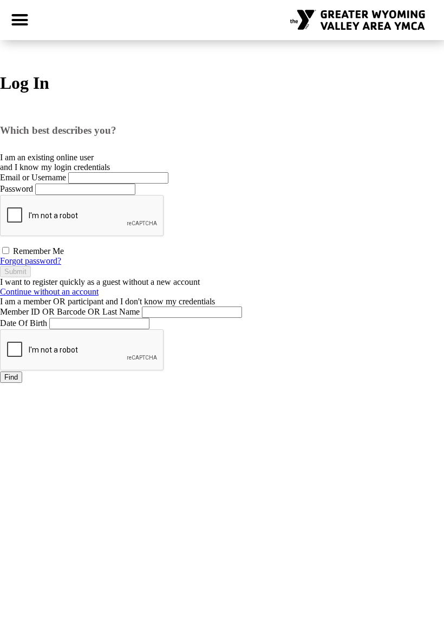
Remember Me (37, 251)
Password (16, 188)
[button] (20, 20)
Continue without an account (49, 291)
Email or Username (33, 177)
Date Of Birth (23, 323)
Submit (15, 272)
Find (11, 377)
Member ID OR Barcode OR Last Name (70, 311)
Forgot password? (30, 260)
